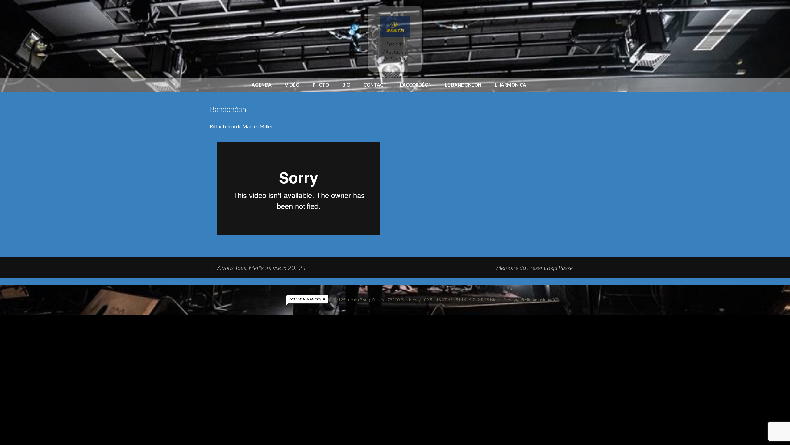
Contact (375, 84)
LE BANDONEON (463, 84)
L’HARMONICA (510, 84)
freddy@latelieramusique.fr (529, 299)
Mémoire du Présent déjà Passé (538, 267)
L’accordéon (416, 84)
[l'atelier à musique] (307, 299)
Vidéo (292, 84)
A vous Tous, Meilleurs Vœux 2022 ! (258, 267)
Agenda (262, 84)
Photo (321, 84)
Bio (346, 84)
